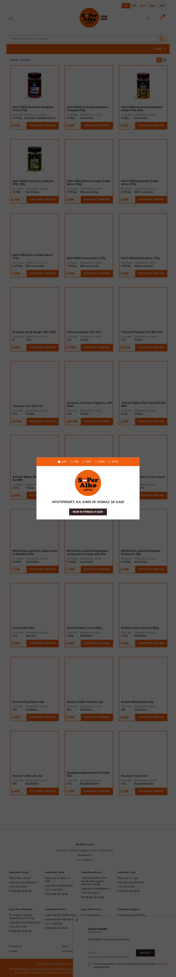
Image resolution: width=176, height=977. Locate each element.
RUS (115, 461)
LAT (64, 461)
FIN (76, 461)
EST (88, 461)
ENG (102, 461)
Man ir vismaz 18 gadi (88, 512)
